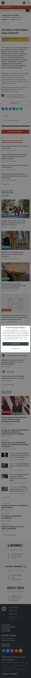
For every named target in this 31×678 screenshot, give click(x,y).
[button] (15, 348)
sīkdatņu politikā (23, 338)
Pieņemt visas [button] (16, 343)
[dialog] (15, 339)
